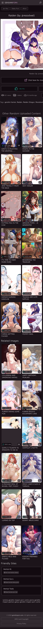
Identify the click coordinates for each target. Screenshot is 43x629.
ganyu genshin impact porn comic (27, 602)
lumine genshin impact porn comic (16, 600)
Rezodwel (39, 102)
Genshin (11, 2)
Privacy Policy (21, 623)
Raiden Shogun (29, 102)
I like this (22, 89)
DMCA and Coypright (21, 619)
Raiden (19, 102)
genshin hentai (10, 102)
